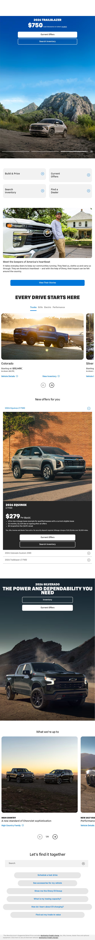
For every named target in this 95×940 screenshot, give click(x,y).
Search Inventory (47, 59)
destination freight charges (48, 938)
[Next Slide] (52, 385)
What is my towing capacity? (47, 899)
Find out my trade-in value (48, 915)
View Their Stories (47, 283)
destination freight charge (50, 935)
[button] (57, 46)
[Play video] (47, 233)
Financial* (57, 46)
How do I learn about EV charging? (47, 907)
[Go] (83, 864)
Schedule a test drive (48, 875)
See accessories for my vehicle (47, 883)
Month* (27, 518)
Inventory (47, 600)
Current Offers (47, 52)
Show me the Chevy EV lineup (48, 891)
